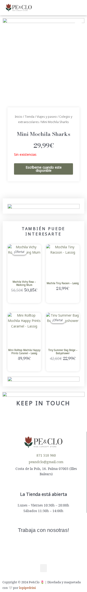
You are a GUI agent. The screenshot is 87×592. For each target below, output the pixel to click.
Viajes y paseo (47, 117)
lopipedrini (27, 587)
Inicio (18, 117)
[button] (54, 8)
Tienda (29, 117)
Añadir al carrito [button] (24, 298)
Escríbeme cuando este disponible (44, 169)
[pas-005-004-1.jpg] (43, 59)
